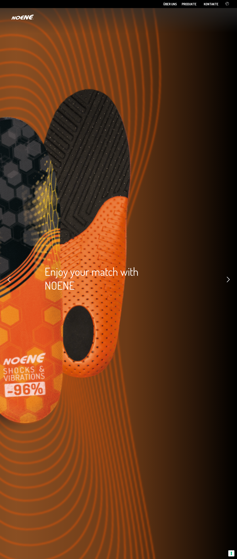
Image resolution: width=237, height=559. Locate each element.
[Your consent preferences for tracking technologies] (231, 553)
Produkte (189, 4)
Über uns (170, 4)
